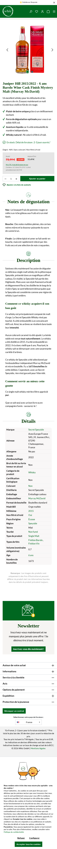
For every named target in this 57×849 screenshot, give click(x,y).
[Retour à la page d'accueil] (14, 11)
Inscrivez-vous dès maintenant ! (28, 649)
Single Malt (33, 536)
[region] (30, 49)
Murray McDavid (36, 498)
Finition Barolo (35, 540)
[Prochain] (52, 49)
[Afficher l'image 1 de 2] (27, 72)
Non (30, 486)
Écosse (31, 519)
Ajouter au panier (37, 178)
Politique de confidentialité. (14, 832)
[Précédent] (7, 49)
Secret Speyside (36, 429)
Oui (30, 515)
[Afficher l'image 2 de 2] (32, 72)
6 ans (30, 555)
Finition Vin (33, 543)
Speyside (32, 523)
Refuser (21, 838)
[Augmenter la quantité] (16, 178)
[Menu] (54, 11)
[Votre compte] (42, 11)
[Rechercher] (31, 11)
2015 (31, 511)
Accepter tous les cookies (28, 844)
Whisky (32, 472)
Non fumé (33, 531)
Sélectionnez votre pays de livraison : (28, 717)
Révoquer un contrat (14, 711)
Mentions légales (38, 748)
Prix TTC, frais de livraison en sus (17, 165)
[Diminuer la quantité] (5, 178)
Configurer (34, 838)
